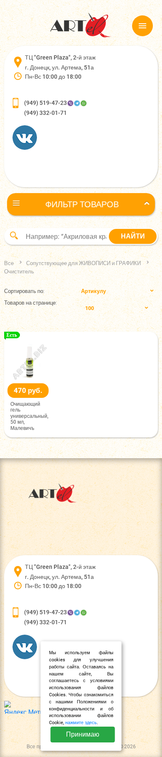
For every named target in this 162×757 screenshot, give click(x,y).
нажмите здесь (81, 722)
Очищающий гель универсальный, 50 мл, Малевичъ (29, 416)
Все (9, 263)
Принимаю (82, 734)
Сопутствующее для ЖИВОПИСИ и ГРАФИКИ (83, 263)
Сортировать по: (24, 291)
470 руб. (28, 390)
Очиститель (19, 271)
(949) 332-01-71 (45, 112)
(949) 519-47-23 (45, 102)
